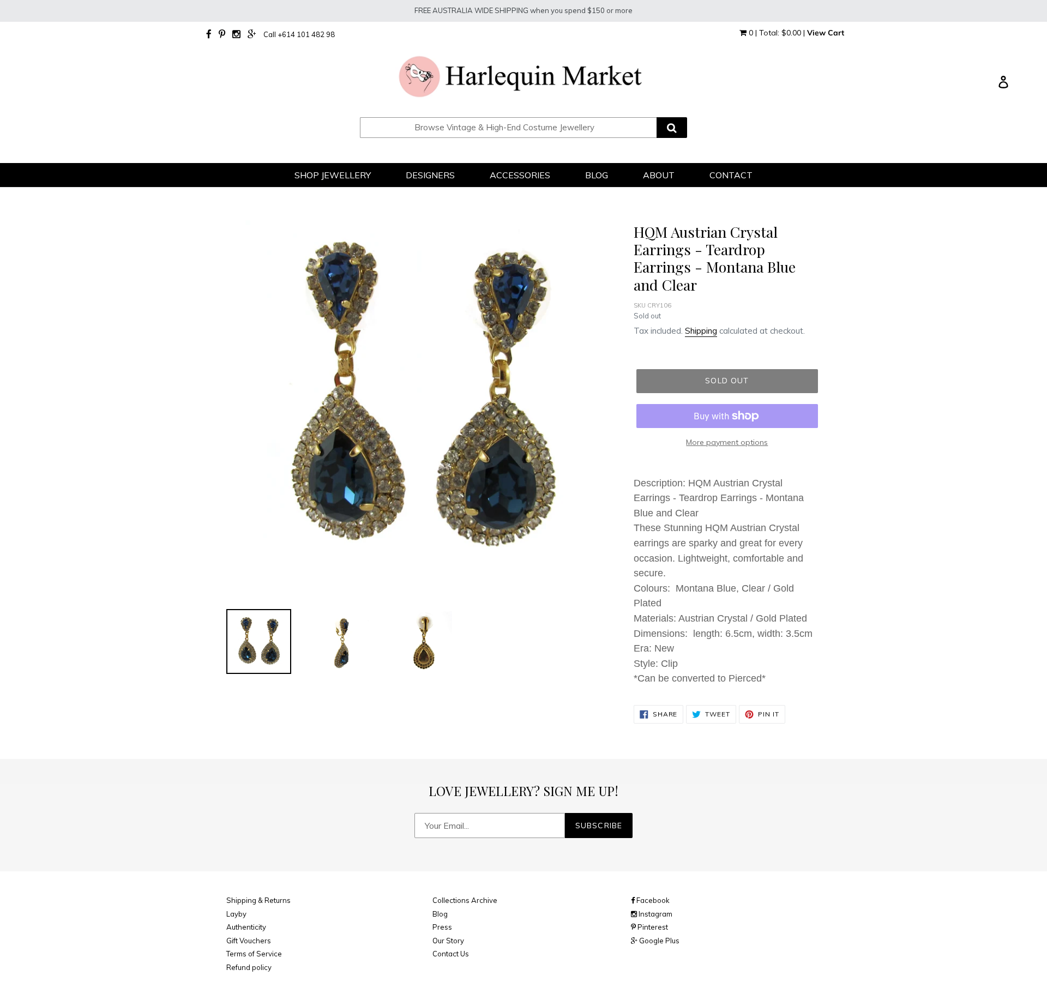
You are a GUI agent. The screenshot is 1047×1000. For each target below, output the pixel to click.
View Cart (825, 33)
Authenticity (246, 927)
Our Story (448, 940)
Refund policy (249, 967)
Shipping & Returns (258, 900)
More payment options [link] (727, 442)
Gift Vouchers (248, 940)
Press (442, 927)
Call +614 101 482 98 (299, 34)
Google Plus (658, 940)
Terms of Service (254, 953)
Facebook (652, 900)
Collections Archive (464, 900)
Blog (440, 913)
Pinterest (652, 927)
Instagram (654, 913)
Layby (236, 913)
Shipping (701, 331)
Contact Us (450, 953)
